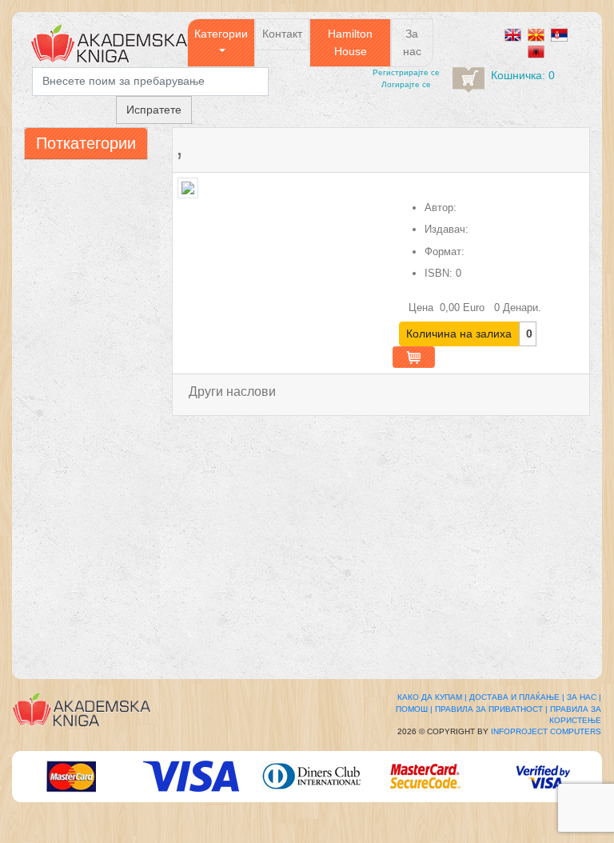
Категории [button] (221, 33)
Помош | (414, 709)
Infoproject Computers (546, 731)
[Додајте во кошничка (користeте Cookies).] (414, 357)
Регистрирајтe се (406, 72)
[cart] (468, 80)
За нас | (584, 697)
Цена (423, 308)
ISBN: (439, 273)
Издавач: (446, 229)
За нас (412, 42)
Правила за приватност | (491, 709)
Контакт (282, 33)
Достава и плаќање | (516, 697)
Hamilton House (350, 42)
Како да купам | (432, 697)
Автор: (441, 208)
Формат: (444, 252)
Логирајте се (406, 84)
